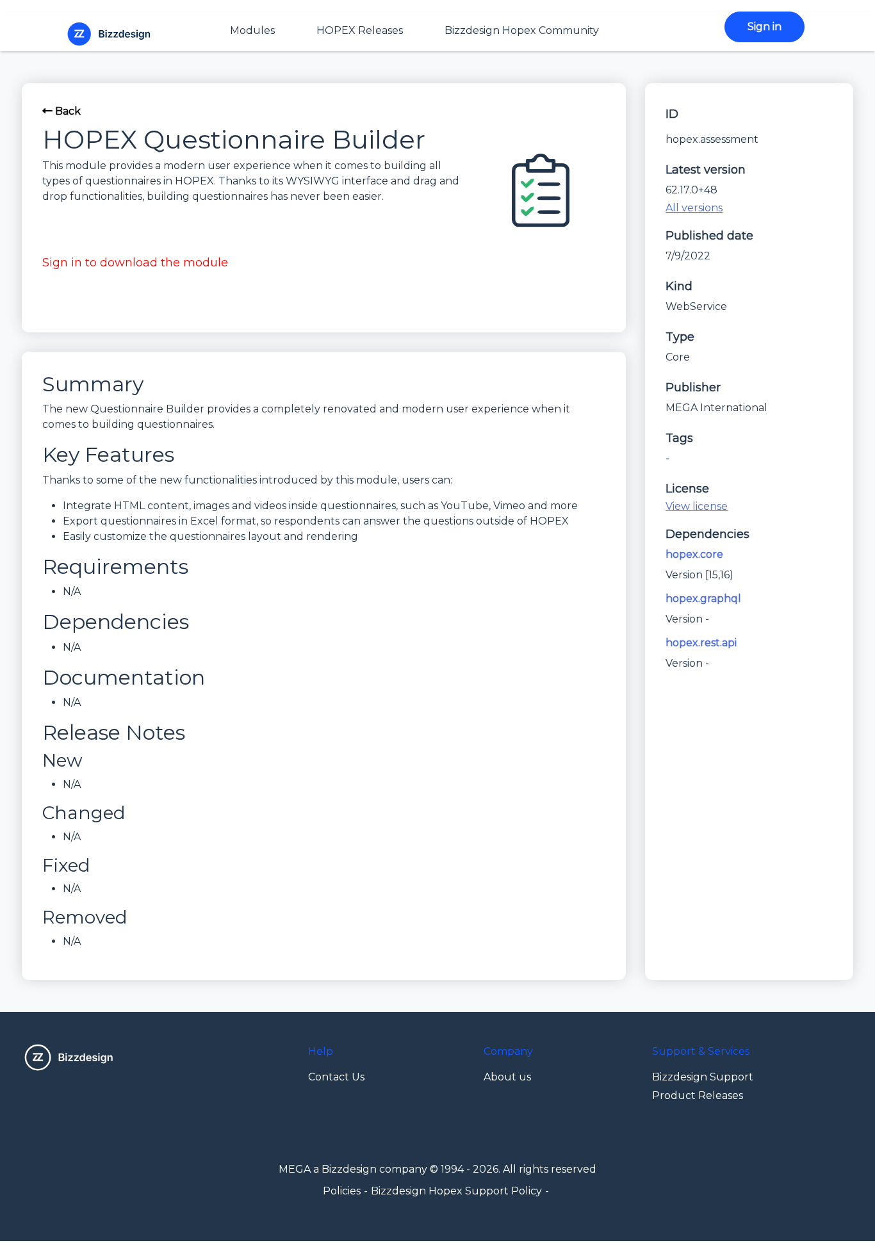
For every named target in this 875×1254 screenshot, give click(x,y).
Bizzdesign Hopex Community (522, 30)
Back (67, 111)
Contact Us (336, 1077)
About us (507, 1077)
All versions (694, 208)
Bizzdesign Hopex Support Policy (456, 1191)
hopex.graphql (703, 598)
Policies (342, 1191)
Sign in (764, 26)
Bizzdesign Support (702, 1077)
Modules (252, 30)
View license (697, 506)
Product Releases (697, 1095)
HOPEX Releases (359, 30)
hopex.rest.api (701, 643)
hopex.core (694, 554)
